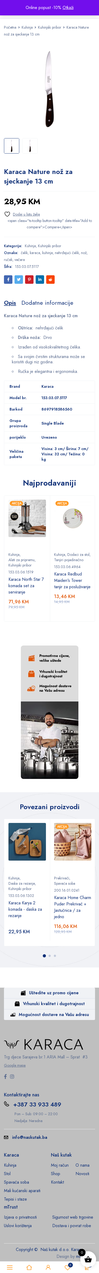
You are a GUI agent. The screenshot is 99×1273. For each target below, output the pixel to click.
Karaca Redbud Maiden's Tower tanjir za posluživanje (72, 580)
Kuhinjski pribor (49, 27)
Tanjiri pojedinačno (68, 560)
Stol (7, 1174)
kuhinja (47, 252)
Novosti (82, 1174)
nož (84, 252)
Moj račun (60, 1165)
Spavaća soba (64, 883)
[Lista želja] (22, 214)
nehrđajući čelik (67, 252)
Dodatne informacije (47, 302)
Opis (10, 302)
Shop (55, 1174)
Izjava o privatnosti (20, 1217)
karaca (35, 252)
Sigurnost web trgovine (72, 1217)
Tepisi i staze (15, 1199)
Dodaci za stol (78, 554)
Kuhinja (27, 27)
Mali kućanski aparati (22, 1191)
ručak (8, 259)
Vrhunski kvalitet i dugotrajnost (54, 1004)
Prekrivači (61, 878)
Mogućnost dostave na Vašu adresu (54, 1015)
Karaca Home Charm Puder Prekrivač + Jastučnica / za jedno (72, 907)
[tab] (10, 302)
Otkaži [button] (68, 8)
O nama (82, 1165)
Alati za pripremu (21, 560)
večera (20, 259)
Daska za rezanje (21, 883)
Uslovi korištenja (18, 1226)
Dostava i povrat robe (71, 1226)
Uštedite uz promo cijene (54, 993)
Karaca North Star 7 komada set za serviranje (26, 585)
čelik (24, 252)
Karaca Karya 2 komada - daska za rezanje (25, 909)
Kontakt (57, 1182)
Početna (10, 27)
